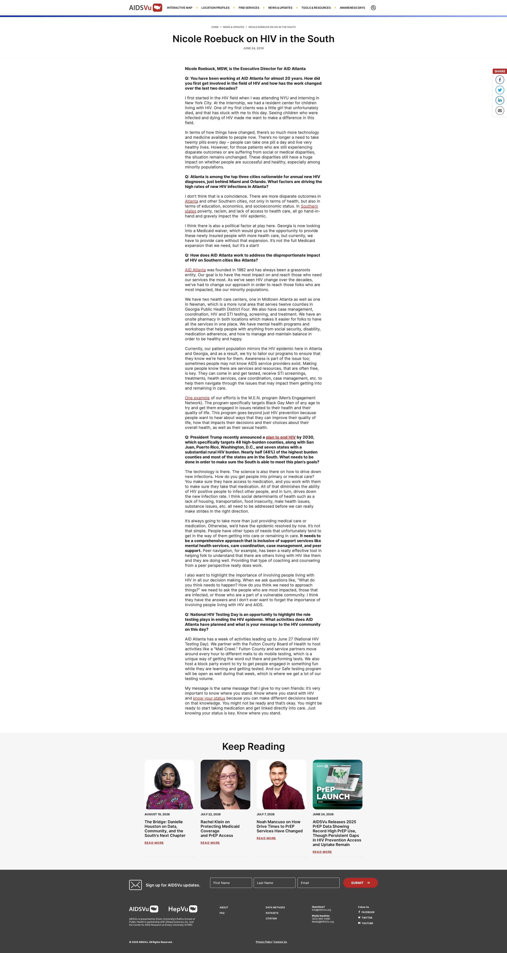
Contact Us (280, 942)
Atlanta (191, 201)
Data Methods (275, 907)
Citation (271, 918)
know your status (209, 698)
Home (215, 27)
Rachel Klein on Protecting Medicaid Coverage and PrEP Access (220, 828)
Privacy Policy (264, 942)
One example (197, 397)
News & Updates (233, 27)
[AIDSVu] (145, 7)
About (224, 907)
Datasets (272, 912)
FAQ (222, 912)
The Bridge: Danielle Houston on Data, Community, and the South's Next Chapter (165, 828)
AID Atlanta (195, 269)
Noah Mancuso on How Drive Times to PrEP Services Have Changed (280, 826)
